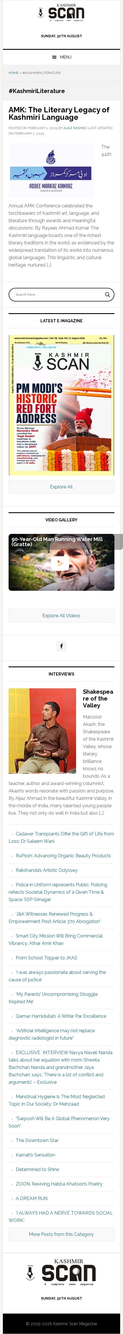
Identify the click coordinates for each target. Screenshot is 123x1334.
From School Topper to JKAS (46, 958)
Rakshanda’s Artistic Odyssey (47, 870)
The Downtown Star (37, 1140)
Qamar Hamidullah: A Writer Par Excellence (61, 1016)
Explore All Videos (61, 615)
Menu (66, 57)
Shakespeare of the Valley (98, 698)
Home (14, 73)
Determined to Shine (37, 1169)
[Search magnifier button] (108, 295)
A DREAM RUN (31, 1198)
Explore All (61, 487)
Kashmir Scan (61, 12)
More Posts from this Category (61, 1234)
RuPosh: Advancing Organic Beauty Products (63, 855)
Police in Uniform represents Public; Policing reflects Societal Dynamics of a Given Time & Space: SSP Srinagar (58, 892)
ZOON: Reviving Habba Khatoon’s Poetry (59, 1184)
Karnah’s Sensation (35, 1155)
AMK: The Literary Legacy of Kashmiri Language (59, 113)
